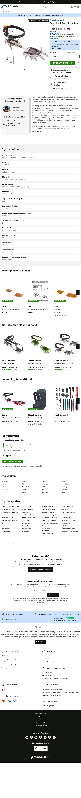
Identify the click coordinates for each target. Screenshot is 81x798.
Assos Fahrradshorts (68, 506)
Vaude (43, 489)
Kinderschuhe (26, 526)
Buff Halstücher (67, 526)
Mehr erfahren (56, 48)
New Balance (66, 484)
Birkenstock (65, 489)
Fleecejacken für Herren (9, 520)
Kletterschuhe (26, 523)
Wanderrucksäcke (28, 509)
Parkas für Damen (7, 509)
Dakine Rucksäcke (47, 533)
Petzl (63, 492)
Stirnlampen (5, 528)
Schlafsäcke (5, 531)
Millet (23, 484)
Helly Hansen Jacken (48, 520)
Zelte (3, 523)
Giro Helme (65, 509)
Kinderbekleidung (47, 506)
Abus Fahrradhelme (68, 528)
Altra (23, 481)
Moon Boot (25, 487)
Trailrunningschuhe (28, 517)
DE (43, 6)
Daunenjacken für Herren (10, 515)
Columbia (44, 484)
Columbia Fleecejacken (49, 523)
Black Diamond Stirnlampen (46, 527)
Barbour (24, 492)
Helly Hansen (26, 489)
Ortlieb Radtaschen (68, 520)
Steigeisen (21, 543)
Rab (2, 487)
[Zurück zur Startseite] (3, 543)
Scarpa (43, 487)
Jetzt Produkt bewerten (57, 26)
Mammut (44, 492)
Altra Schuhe (66, 523)
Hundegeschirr (67, 515)
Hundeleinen (66, 517)
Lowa (3, 492)
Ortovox (4, 484)
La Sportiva (5, 489)
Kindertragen (26, 531)
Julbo (63, 481)
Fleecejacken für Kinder (49, 509)
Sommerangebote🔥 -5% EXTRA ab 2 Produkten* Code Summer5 (40, 15)
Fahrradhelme (26, 528)
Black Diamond (57, 20)
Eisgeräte (25, 512)
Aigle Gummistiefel (47, 512)
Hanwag (64, 487)
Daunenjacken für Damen (10, 506)
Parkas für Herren (7, 517)
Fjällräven (44, 481)
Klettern (7, 543)
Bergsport (13, 543)
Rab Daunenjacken (68, 512)
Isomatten (4, 526)
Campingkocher (27, 506)
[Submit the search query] (79, 11)
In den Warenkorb (62, 63)
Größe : (53, 53)
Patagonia (4, 481)
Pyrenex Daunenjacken (49, 517)
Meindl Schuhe (46, 531)
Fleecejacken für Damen (9, 512)
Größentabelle (74, 53)
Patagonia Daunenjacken (70, 531)
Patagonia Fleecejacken (49, 515)
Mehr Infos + (37, 131)
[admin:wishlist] (77, 63)
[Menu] (2, 11)
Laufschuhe (26, 520)
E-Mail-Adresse (40, 591)
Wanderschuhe (27, 515)
